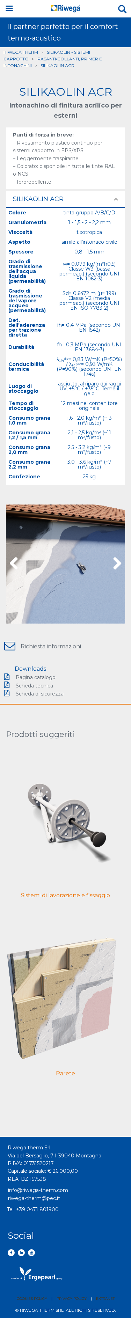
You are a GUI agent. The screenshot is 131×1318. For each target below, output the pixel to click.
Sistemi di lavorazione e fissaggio (65, 895)
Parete (65, 1073)
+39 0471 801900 (37, 1209)
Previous (16, 564)
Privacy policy (72, 1298)
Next (115, 564)
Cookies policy (32, 1298)
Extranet (105, 1298)
